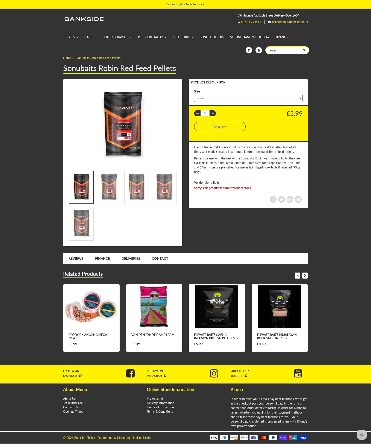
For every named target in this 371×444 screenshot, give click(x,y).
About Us (69, 398)
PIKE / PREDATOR (150, 37)
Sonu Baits (212, 182)
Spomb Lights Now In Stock (185, 4)
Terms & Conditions (160, 411)
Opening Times (73, 411)
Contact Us (70, 407)
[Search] (304, 50)
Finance (102, 258)
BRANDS (282, 37)
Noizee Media (142, 437)
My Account (155, 398)
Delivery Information (160, 403)
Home (67, 58)
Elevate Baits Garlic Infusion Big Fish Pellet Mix (216, 336)
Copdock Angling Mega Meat (87, 336)
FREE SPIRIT (181, 37)
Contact (160, 258)
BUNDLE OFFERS (212, 37)
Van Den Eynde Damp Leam (152, 334)
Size (197, 91)
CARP (88, 37)
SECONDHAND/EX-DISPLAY (249, 37)
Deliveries (131, 258)
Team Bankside (73, 403)
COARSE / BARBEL (115, 37)
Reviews (76, 258)
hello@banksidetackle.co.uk (290, 22)
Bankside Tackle (84, 437)
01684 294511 (251, 22)
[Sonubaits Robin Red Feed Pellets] (122, 125)
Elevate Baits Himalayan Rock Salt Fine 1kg (277, 336)
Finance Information (160, 407)
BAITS (71, 37)
